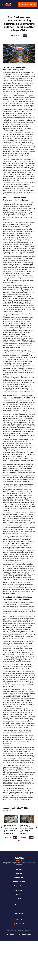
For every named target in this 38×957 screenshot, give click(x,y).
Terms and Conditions (24, 934)
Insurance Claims (19, 877)
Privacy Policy (11, 934)
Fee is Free (19, 894)
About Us (19, 873)
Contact (19, 898)
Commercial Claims (19, 881)
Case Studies (19, 913)
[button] (2, 4)
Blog (19, 909)
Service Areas (19, 890)
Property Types (19, 886)
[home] (8, 4)
